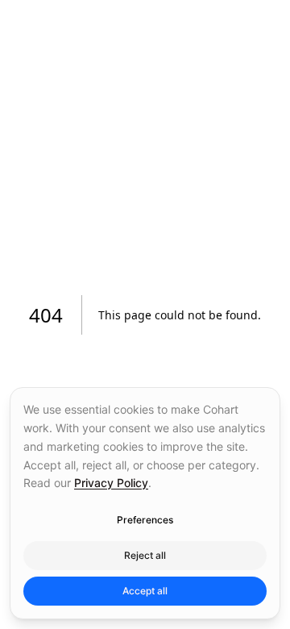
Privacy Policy (111, 482)
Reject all (145, 555)
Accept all (145, 591)
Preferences (145, 520)
